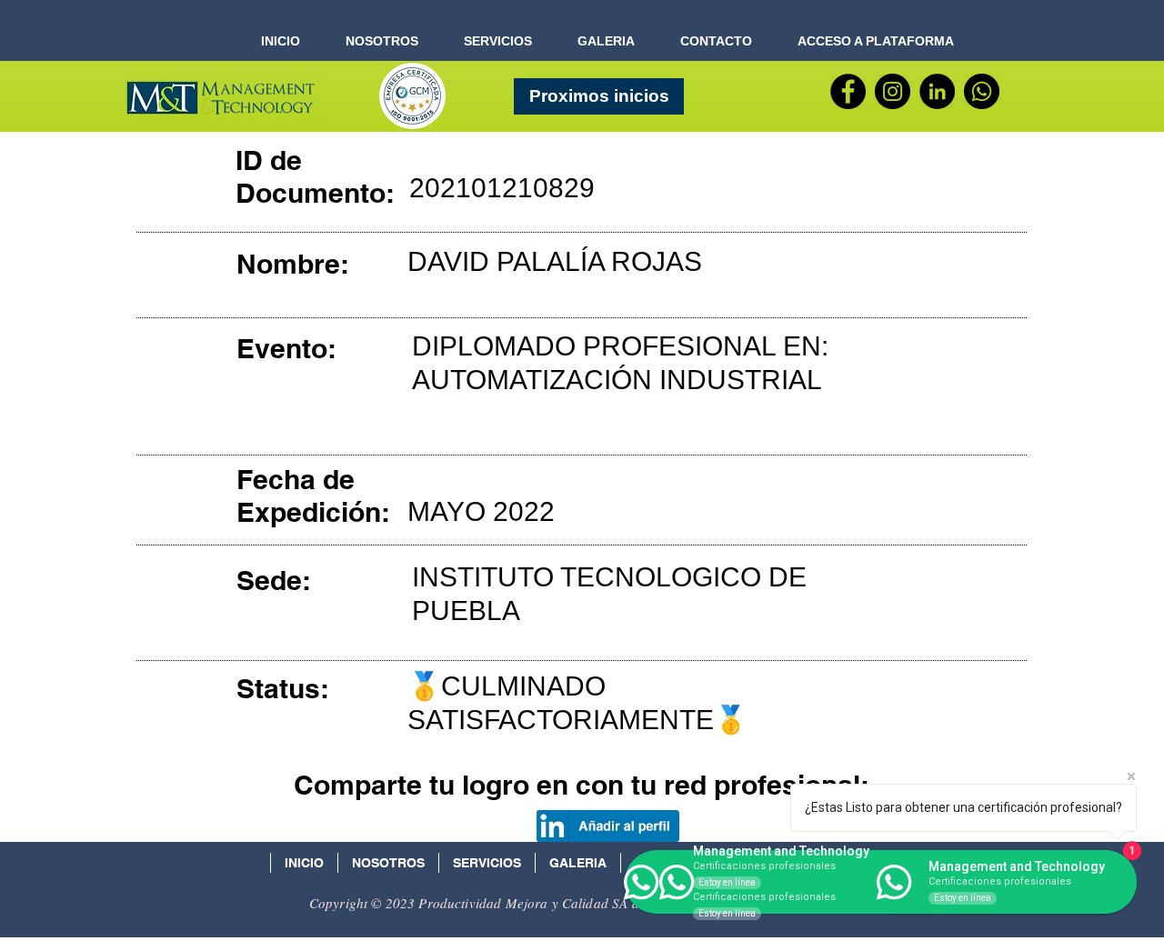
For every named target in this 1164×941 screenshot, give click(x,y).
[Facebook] (848, 91)
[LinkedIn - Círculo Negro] (937, 91)
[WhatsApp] (981, 91)
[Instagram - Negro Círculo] (892, 91)
